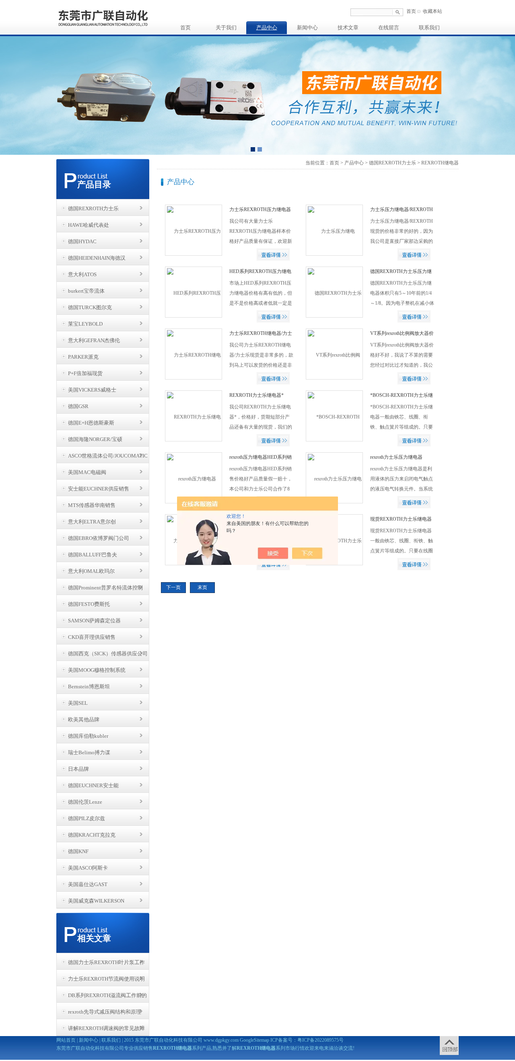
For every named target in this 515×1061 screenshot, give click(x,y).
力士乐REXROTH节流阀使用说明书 (106, 981)
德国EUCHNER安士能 (93, 785)
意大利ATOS (82, 274)
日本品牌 (78, 769)
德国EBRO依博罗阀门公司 (98, 538)
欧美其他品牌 (83, 719)
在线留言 (388, 28)
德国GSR (78, 406)
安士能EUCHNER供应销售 (98, 489)
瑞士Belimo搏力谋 (89, 752)
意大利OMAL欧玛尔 (91, 571)
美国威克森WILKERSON (96, 901)
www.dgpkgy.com (221, 1040)
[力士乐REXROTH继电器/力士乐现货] (193, 354)
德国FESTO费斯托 (89, 604)
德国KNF (78, 851)
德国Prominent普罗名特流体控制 (105, 588)
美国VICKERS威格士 (92, 390)
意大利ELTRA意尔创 (92, 522)
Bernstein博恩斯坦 (89, 686)
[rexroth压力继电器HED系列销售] (193, 477)
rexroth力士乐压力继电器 (396, 457)
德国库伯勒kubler (88, 736)
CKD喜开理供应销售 (91, 637)
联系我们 (429, 28)
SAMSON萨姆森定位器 (94, 621)
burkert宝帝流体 (86, 291)
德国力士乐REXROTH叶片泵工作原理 (106, 964)
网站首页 (66, 1040)
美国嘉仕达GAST (87, 884)
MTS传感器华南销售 (91, 505)
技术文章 (348, 28)
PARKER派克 (83, 357)
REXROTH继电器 (440, 163)
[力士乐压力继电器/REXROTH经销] (334, 230)
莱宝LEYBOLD (85, 324)
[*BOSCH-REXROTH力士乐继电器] (334, 415)
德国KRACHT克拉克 (91, 835)
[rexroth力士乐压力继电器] (334, 477)
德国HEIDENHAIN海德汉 (97, 258)
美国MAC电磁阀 (87, 472)
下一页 (173, 587)
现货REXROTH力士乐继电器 (401, 519)
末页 (202, 587)
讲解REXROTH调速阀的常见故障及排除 (106, 1030)
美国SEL (78, 703)
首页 (411, 11)
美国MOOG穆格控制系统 (97, 670)
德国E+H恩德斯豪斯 (91, 423)
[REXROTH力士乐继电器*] (193, 415)
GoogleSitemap (254, 1040)
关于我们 (226, 28)
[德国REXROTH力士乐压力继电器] (334, 292)
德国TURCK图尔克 (90, 307)
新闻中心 (307, 28)
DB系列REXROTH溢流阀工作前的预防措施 (107, 997)
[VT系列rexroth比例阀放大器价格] (334, 354)
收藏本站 (432, 11)
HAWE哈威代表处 (88, 225)
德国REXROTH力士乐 (93, 208)
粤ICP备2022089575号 (320, 1040)
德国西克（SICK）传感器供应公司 (108, 654)
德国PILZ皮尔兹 (86, 818)
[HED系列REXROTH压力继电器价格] (193, 292)
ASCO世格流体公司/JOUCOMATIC (108, 456)
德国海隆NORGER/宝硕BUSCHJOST (95, 441)
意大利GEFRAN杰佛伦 (94, 340)
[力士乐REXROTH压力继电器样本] (193, 230)
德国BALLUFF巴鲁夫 (92, 555)
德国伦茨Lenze (85, 802)
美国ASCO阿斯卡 (88, 868)
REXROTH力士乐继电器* (256, 395)
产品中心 (266, 28)
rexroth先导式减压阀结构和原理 (104, 1012)
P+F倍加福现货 (85, 373)
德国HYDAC (82, 241)
